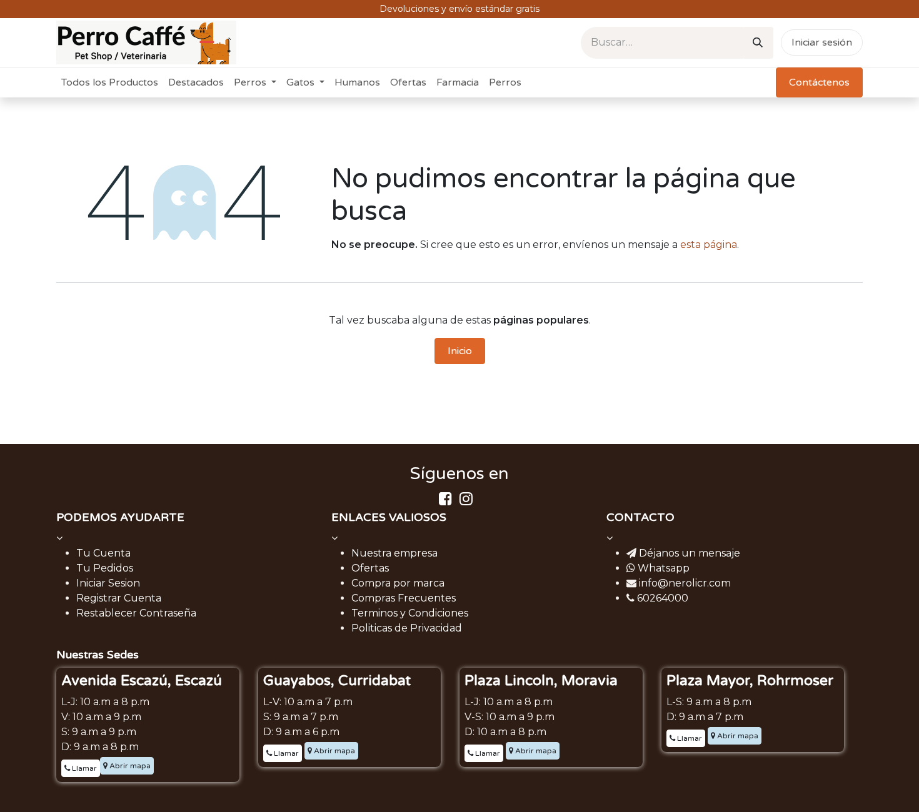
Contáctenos (819, 82)
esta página (708, 244)
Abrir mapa (129, 765)
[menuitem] (109, 82)
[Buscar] (757, 43)
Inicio (460, 351)
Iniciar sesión (821, 42)
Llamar (83, 768)
